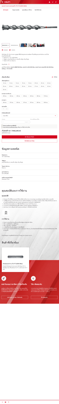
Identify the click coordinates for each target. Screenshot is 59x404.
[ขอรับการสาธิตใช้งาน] (5, 402)
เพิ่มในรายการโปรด (30, 140)
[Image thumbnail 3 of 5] (23, 45)
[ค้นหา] (55, 2)
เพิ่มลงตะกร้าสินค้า (30, 136)
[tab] (6, 10)
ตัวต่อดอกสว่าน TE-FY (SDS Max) (13, 263)
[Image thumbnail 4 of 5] (32, 45)
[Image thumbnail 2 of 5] (14, 45)
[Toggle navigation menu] (2, 2)
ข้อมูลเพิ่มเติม (4, 64)
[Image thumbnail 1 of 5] (6, 45)
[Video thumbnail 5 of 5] (41, 45)
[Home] (7, 2)
